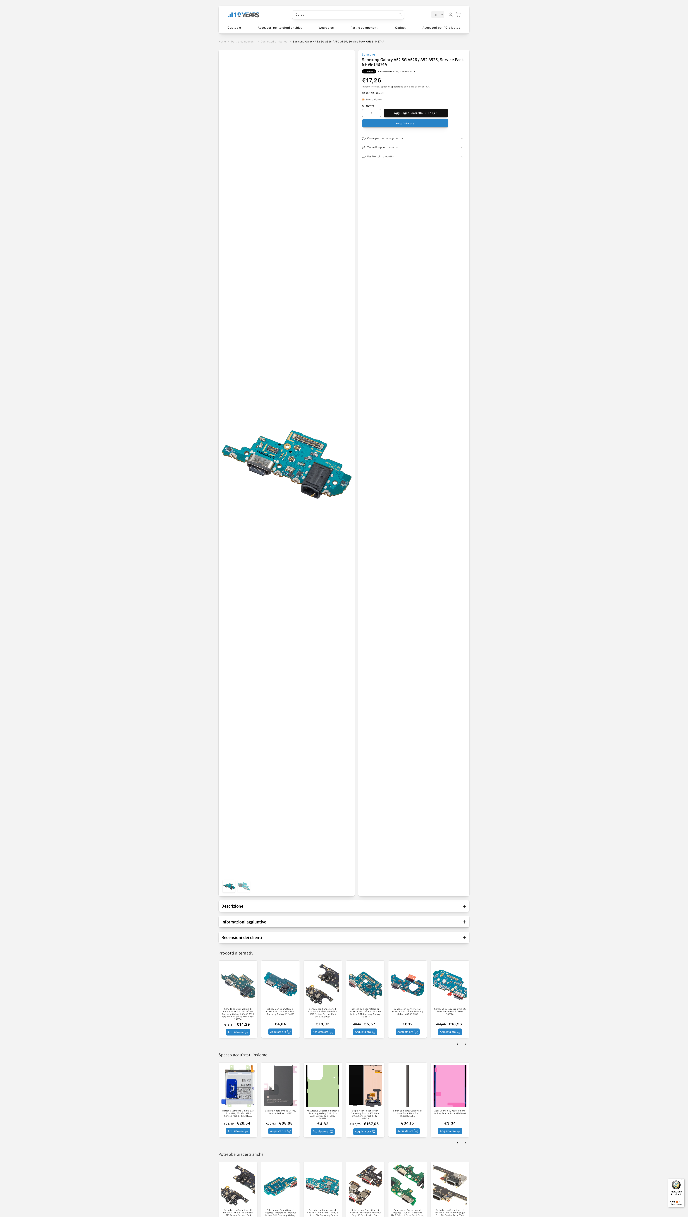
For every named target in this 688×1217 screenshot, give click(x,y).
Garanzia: (368, 93)
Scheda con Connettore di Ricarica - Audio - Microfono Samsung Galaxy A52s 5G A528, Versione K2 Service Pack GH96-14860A (238, 1014)
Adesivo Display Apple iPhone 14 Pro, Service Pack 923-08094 (450, 1112)
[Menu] (682, 1180)
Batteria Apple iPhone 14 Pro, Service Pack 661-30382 (280, 1112)
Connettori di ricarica (274, 41)
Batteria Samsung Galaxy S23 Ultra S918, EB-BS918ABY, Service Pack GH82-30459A (238, 1113)
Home (222, 41)
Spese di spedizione (392, 86)
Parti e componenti (243, 41)
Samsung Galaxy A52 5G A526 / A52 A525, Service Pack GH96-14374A (338, 41)
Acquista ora (405, 123)
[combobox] (348, 15)
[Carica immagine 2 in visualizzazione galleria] (244, 886)
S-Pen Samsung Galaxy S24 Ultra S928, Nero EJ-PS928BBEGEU (407, 1113)
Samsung (368, 54)
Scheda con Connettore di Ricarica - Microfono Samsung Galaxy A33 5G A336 (408, 1011)
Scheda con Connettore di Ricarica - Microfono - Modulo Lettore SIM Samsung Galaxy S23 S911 (365, 1013)
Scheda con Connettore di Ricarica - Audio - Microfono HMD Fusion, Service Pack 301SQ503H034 (323, 1013)
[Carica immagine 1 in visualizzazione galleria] (229, 886)
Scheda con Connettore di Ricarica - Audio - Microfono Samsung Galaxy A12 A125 (280, 1011)
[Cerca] (400, 14)
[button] (458, 14)
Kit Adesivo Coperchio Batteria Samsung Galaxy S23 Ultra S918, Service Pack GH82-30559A (323, 1115)
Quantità (368, 106)
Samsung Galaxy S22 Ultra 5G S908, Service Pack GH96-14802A (450, 1011)
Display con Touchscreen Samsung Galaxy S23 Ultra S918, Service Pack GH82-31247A (365, 1115)
